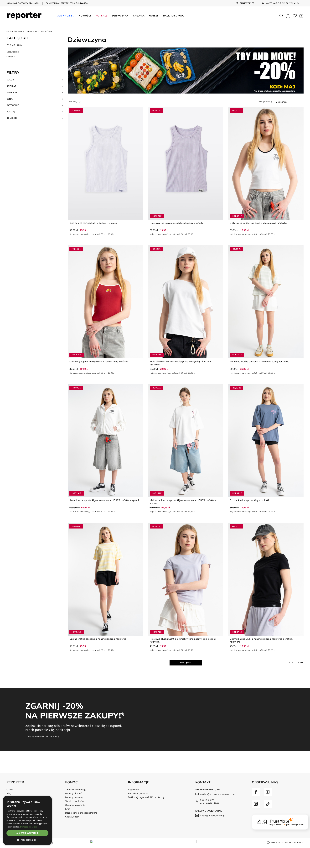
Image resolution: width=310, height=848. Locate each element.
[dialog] (27, 820)
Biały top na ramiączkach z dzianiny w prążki (93, 222)
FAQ (67, 808)
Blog (8, 793)
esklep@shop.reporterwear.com (217, 794)
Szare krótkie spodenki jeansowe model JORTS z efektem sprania (104, 500)
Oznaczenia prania (75, 805)
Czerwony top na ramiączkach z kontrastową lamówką (99, 361)
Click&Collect (72, 816)
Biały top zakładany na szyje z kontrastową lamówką (258, 222)
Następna (185, 662)
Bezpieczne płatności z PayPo (81, 812)
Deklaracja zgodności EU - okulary (146, 797)
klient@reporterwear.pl (212, 815)
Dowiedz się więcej (29, 826)
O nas (9, 789)
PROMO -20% (31, 31)
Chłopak (10, 56)
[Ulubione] (295, 16)
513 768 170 (207, 799)
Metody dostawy (74, 797)
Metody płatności (74, 793)
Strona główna (14, 31)
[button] (301, 16)
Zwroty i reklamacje (75, 789)
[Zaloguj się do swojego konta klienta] (288, 16)
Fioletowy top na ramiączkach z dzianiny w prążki (176, 222)
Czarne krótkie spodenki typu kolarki (249, 500)
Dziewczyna (12, 51)
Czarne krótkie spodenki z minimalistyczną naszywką (97, 638)
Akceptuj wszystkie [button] (27, 833)
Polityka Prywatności (139, 793)
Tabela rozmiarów (74, 801)
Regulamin (133, 789)
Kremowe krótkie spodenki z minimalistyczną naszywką (259, 361)
